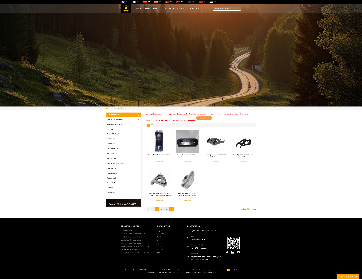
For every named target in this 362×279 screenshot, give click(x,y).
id (215, 2)
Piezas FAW (111, 193)
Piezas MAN (111, 188)
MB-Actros (111, 129)
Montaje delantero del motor (132, 237)
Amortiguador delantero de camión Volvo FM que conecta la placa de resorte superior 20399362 (243, 156)
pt (171, 2)
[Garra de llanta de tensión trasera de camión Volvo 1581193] (187, 180)
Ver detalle (159, 162)
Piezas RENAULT (113, 134)
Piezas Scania (112, 173)
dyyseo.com (221, 270)
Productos (150, 8)
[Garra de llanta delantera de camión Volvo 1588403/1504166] (159, 180)
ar (182, 2)
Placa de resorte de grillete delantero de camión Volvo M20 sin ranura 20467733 (187, 156)
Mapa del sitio (187, 272)
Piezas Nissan (112, 153)
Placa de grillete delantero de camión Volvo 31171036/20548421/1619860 (159, 156)
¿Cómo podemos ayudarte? (122, 204)
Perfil (162, 8)
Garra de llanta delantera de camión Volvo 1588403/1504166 (159, 194)
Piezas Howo (111, 139)
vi (204, 2)
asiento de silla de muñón (131, 240)
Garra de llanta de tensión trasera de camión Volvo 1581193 (187, 194)
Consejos (194, 8)
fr (137, 2)
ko (193, 2)
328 (161, 209)
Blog (158, 252)
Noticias (160, 249)
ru (149, 2)
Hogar (139, 8)
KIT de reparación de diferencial (133, 234)
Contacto (181, 8)
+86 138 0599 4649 (198, 239)
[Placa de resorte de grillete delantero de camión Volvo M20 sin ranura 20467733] (187, 141)
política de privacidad (167, 272)
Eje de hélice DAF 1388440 (130, 249)
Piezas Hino (111, 144)
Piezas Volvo (111, 168)
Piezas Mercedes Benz (115, 163)
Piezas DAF (111, 183)
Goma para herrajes (114, 124)
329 (166, 209)
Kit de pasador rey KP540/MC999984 (135, 246)
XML (155, 272)
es (160, 2)
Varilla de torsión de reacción (132, 243)
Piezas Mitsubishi (113, 149)
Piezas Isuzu (111, 158)
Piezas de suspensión (115, 119)
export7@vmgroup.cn (200, 248)
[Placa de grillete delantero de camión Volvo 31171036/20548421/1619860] (159, 141)
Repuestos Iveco (113, 178)
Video (171, 8)
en (127, 2)
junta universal (126, 230)
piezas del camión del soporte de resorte (136, 252)
